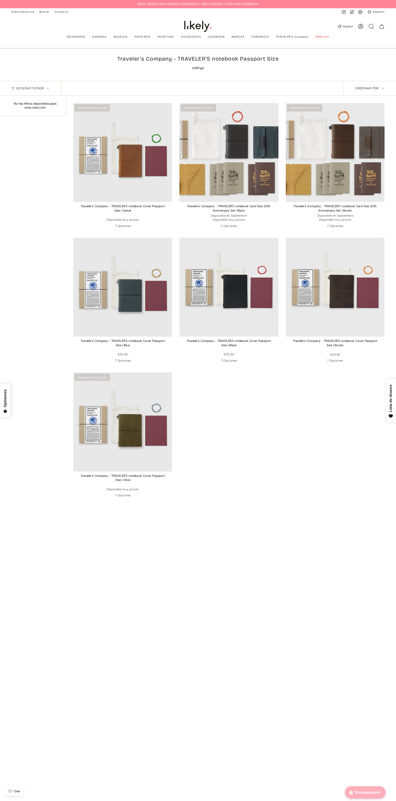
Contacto (62, 12)
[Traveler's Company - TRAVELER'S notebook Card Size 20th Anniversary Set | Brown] (335, 152)
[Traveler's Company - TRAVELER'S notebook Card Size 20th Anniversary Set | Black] (228, 152)
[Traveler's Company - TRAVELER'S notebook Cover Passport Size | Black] (228, 287)
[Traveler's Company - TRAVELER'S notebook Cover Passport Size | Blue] (122, 287)
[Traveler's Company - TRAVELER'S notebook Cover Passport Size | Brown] (335, 287)
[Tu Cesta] (382, 26)
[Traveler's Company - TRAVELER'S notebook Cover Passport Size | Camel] (122, 152)
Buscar (44, 12)
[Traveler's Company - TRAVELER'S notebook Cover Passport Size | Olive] (122, 421)
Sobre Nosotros (22, 12)
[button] (76, 37)
